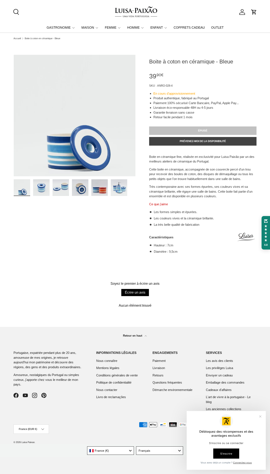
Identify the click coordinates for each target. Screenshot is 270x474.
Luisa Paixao (28, 442)
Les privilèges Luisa (219, 368)
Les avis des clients (219, 361)
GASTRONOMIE (59, 27)
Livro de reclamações (111, 397)
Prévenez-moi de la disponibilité (203, 141)
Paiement (159, 361)
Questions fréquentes (167, 382)
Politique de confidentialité (113, 382)
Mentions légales (107, 368)
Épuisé (202, 130)
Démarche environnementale (172, 390)
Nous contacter (106, 390)
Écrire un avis (135, 292)
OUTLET (217, 27)
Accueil (17, 38)
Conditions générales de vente (117, 375)
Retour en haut (133, 335)
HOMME (133, 27)
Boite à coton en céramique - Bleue (42, 38)
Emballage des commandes (225, 382)
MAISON (87, 27)
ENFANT (156, 27)
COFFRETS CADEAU (189, 27)
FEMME (110, 27)
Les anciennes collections (223, 409)
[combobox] (110, 450)
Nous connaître (106, 361)
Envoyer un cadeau (219, 375)
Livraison (159, 368)
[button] (254, 12)
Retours (158, 375)
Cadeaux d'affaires (219, 390)
